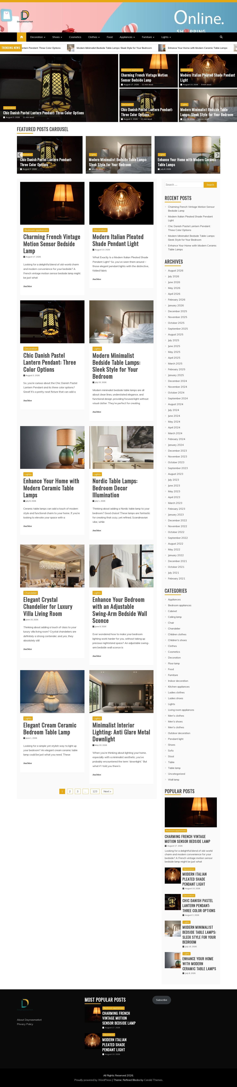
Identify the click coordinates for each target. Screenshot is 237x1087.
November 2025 (177, 317)
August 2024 (175, 404)
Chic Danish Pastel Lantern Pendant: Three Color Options (147, 112)
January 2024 (176, 444)
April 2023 (174, 497)
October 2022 (176, 532)
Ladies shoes (175, 698)
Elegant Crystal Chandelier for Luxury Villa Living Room (48, 606)
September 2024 (178, 398)
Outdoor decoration (179, 733)
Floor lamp (174, 663)
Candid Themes (153, 1080)
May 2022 (174, 549)
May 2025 (174, 351)
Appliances (126, 37)
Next (217, 155)
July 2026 (173, 276)
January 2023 (176, 514)
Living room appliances (181, 709)
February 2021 (176, 578)
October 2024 (176, 392)
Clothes (92, 37)
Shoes (56, 37)
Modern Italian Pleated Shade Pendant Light (207, 77)
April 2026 (174, 293)
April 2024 (174, 427)
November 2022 (177, 526)
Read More (27, 286)
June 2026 (174, 282)
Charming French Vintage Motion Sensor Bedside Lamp (144, 77)
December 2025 (177, 311)
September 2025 (178, 328)
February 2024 (176, 439)
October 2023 (176, 462)
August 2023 (175, 473)
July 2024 (173, 410)
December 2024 (177, 381)
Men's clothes (176, 715)
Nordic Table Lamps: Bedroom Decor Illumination (183, 162)
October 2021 (176, 566)
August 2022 (175, 543)
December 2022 (177, 520)
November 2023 (177, 456)
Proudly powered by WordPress (93, 1080)
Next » (107, 791)
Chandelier (31, 592)
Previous (20, 155)
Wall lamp (173, 779)
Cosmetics (75, 37)
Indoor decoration (178, 680)
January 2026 (176, 305)
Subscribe (161, 999)
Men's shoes (175, 721)
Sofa (170, 750)
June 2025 (174, 346)
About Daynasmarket (29, 1019)
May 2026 (174, 288)
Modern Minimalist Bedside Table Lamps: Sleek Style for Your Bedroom (60, 47)
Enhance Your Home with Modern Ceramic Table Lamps (143, 47)
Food (110, 37)
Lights (164, 37)
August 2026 (175, 270)
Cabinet (172, 611)
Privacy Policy (25, 1024)
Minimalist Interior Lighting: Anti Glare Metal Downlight (121, 731)
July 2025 (173, 340)
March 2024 (175, 433)
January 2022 (176, 555)
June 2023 (174, 485)
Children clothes (177, 634)
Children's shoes (177, 640)
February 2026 (176, 299)
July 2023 (173, 479)
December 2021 (177, 561)
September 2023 (178, 468)
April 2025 (174, 357)
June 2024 (174, 415)
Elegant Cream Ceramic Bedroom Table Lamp (49, 728)
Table (171, 762)
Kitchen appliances (179, 686)
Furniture (147, 37)
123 (95, 791)
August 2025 (175, 334)
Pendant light (175, 738)
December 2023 (177, 450)
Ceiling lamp (175, 616)
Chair (171, 622)
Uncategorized (176, 773)
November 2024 (177, 386)
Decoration (36, 37)
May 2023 (174, 491)
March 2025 (175, 363)
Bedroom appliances (132, 70)
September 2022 (178, 537)
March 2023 (175, 503)
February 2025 (176, 369)
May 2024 (174, 421)
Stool (171, 756)
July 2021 (173, 572)
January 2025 (176, 375)
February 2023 (176, 508)
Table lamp (174, 768)
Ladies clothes (176, 692)
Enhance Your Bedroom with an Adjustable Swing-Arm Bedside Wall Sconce (120, 609)
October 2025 (176, 322)
